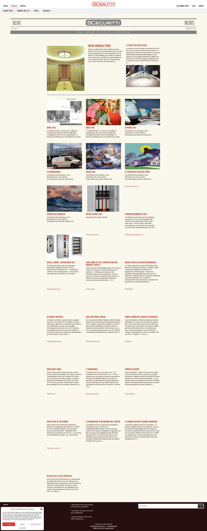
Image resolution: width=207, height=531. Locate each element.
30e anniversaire (54, 171)
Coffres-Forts (8, 10)
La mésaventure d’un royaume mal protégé (103, 421)
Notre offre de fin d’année (57, 421)
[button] (41, 509)
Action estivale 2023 (94, 214)
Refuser (22, 524)
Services (23, 6)
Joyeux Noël (91, 171)
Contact (201, 6)
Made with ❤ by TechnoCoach (103, 528)
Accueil (5, 6)
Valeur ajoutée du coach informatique (140, 262)
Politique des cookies (97, 526)
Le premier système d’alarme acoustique (141, 421)
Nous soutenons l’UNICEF (96, 316)
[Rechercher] (201, 506)
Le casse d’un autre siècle (136, 45)
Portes (36, 10)
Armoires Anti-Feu (23, 10)
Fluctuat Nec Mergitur (56, 214)
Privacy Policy (22, 528)
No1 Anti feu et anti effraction (59, 476)
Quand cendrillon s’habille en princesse (141, 316)
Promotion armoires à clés (136, 214)
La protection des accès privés (137, 171)
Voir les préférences (36, 524)
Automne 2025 (130, 127)
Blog (193, 6)
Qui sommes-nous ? (183, 6)
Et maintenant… (92, 369)
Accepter (8, 524)
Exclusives (46, 10)
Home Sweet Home (54, 369)
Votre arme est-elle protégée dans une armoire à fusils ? (102, 263)
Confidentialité (112, 526)
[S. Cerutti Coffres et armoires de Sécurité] (103, 4)
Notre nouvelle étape (99, 45)
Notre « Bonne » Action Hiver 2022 (61, 262)
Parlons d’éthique (132, 369)
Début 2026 (51, 127)
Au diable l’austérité (55, 316)
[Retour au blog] (103, 23)
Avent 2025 (90, 127)
